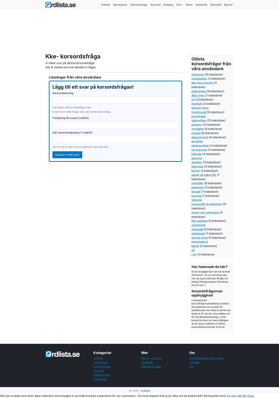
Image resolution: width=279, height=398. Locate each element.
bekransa (197, 166)
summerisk (198, 225)
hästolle (197, 154)
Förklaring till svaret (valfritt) (70, 118)
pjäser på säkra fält (204, 175)
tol (193, 99)
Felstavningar (139, 4)
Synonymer (120, 4)
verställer (198, 183)
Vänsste (197, 200)
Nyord (228, 4)
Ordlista (145, 390)
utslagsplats (199, 78)
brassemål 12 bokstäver (207, 204)
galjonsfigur (199, 120)
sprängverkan (200, 145)
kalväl (195, 246)
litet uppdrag (200, 221)
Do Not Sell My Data (240, 396)
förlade (196, 191)
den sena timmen (202, 83)
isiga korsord (200, 137)
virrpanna (198, 74)
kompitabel (199, 116)
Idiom (189, 4)
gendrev (197, 162)
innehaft (197, 103)
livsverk (196, 196)
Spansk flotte (200, 108)
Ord (178, 4)
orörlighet (198, 129)
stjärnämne (199, 91)
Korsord (155, 4)
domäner (197, 141)
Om (191, 366)
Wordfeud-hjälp (151, 366)
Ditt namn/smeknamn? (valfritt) (72, 132)
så (193, 250)
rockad (196, 133)
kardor (196, 170)
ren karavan (199, 150)
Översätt (215, 4)
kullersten (198, 187)
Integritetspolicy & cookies (206, 358)
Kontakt (194, 362)
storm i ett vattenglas (205, 212)
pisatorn (197, 124)
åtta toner (198, 95)
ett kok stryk (200, 237)
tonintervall (199, 112)
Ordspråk (201, 4)
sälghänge (198, 233)
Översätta (99, 379)
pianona (197, 158)
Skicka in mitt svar (67, 154)
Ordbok (105, 4)
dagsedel (197, 229)
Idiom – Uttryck (151, 358)
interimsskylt (200, 242)
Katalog (168, 4)
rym (194, 254)
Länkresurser (101, 375)
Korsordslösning (62, 93)
